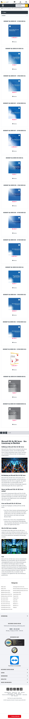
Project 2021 (15, 596)
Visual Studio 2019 (17, 594)
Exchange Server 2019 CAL (6, 609)
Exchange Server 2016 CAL (18, 586)
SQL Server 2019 (4, 599)
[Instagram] (21, 689)
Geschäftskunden (8, 692)
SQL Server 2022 (4, 598)
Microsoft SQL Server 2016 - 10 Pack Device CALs (14, 322)
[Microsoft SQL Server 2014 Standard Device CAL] (14, 413)
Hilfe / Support (10, 693)
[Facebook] (8, 689)
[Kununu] (17, 689)
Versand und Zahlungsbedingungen (8, 694)
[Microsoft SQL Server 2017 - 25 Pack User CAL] (14, 31)
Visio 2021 (15, 599)
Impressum (16, 695)
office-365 (23, 692)
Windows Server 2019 (5, 592)
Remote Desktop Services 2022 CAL (20, 588)
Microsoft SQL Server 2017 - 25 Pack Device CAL (14, 130)
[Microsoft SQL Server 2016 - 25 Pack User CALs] (14, 249)
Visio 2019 (15, 601)
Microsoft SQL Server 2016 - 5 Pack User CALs (14, 185)
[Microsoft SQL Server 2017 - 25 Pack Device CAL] (14, 140)
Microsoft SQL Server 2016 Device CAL (14, 267)
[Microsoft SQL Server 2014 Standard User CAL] (14, 386)
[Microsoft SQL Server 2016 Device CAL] (14, 277)
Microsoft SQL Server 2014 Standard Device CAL (14, 404)
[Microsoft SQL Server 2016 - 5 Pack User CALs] (14, 195)
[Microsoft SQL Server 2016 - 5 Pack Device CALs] (14, 304)
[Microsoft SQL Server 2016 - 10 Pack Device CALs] (14, 331)
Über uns (19, 693)
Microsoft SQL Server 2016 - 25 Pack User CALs (14, 240)
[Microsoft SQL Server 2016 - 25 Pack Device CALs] (14, 359)
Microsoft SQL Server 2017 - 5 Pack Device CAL (15, 76)
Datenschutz (24, 694)
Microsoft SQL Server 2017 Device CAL (14, 48)
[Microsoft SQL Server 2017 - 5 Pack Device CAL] (14, 85)
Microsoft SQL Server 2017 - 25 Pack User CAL (14, 21)
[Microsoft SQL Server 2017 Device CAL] (14, 58)
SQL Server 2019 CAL (5, 603)
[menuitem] (26, 2)
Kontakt (15, 693)
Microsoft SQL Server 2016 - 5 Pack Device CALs (14, 294)
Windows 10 (15, 605)
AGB (12, 695)
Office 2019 (3, 588)
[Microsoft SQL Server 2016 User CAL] (14, 167)
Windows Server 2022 (5, 590)
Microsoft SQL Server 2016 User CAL (14, 158)
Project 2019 (15, 598)
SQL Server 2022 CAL (5, 601)
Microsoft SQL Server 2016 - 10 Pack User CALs (14, 212)
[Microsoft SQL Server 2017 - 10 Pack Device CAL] (14, 113)
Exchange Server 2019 (5, 605)
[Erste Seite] (1, 433)
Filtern (4, 12)
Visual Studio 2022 (17, 592)
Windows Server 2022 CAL (6, 594)
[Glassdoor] (14, 689)
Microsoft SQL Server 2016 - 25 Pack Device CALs (14, 349)
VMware (15, 607)
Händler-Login (14, 692)
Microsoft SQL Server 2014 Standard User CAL (14, 376)
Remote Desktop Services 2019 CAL (20, 590)
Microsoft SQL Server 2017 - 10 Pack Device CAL (14, 103)
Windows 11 (15, 603)
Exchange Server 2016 (5, 607)
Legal (19, 692)
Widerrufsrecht (18, 694)
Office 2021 (3, 586)
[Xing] (11, 689)
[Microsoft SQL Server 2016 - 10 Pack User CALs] (14, 222)
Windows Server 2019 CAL (6, 596)
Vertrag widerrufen (15, 716)
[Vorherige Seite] (4, 433)
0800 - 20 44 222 (14, 629)
